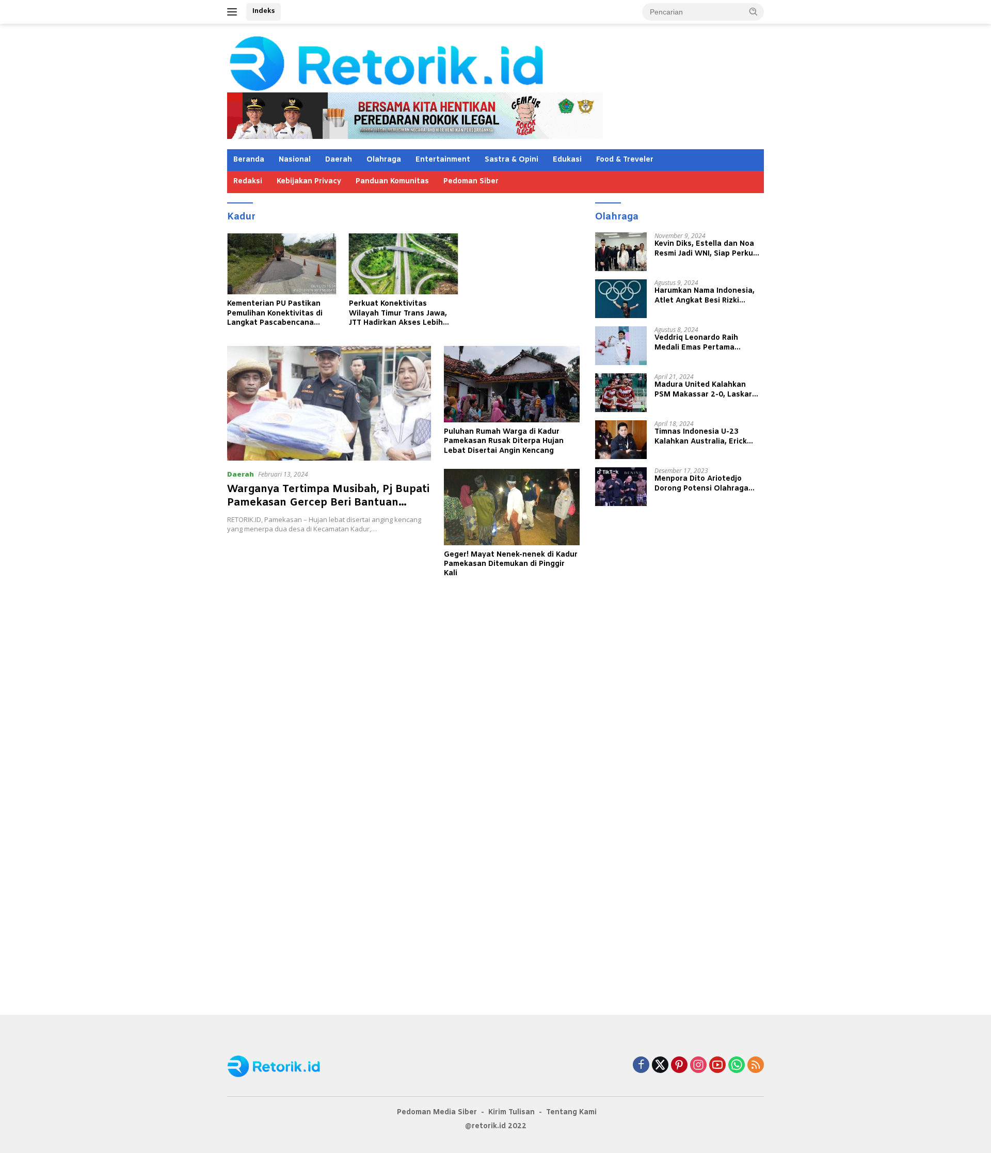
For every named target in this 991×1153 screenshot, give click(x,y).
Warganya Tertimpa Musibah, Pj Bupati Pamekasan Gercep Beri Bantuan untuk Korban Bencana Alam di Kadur (328, 502)
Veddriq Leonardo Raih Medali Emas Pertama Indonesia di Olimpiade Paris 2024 (706, 343)
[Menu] (234, 12)
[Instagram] (698, 1065)
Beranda (248, 160)
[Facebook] (641, 1065)
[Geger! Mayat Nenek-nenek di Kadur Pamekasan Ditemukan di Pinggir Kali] (512, 507)
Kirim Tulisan (511, 1112)
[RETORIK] (428, 62)
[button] (753, 11)
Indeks (263, 11)
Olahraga (383, 160)
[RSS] (755, 1065)
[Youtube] (717, 1065)
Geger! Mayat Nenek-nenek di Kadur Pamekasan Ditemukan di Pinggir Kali (511, 564)
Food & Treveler (624, 160)
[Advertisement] (403, 649)
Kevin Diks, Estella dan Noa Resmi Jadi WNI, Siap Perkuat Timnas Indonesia (707, 249)
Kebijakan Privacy (309, 181)
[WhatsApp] (736, 1065)
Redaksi (247, 181)
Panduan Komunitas (392, 181)
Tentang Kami (571, 1112)
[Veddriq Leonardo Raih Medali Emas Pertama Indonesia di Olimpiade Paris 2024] (621, 345)
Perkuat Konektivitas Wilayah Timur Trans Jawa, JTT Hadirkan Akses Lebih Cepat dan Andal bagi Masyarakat (398, 313)
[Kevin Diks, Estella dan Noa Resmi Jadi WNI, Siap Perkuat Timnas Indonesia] (621, 251)
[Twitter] (660, 1065)
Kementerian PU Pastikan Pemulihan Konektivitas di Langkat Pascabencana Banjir (275, 313)
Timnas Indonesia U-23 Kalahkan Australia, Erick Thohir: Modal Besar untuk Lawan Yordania (703, 437)
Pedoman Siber (471, 181)
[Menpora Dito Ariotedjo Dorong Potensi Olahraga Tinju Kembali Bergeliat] (621, 486)
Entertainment (442, 160)
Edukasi (567, 160)
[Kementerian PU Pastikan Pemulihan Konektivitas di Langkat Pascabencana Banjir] (282, 264)
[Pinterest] (679, 1065)
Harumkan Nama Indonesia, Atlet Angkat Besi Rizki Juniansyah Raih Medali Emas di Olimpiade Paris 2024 (708, 296)
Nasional (295, 160)
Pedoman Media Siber (437, 1112)
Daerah (338, 160)
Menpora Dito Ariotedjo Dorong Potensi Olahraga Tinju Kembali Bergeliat (701, 484)
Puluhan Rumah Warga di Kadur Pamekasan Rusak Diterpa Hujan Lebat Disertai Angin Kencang (504, 441)
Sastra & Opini (511, 160)
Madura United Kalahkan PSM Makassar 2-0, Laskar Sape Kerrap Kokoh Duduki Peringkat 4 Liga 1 (703, 390)
